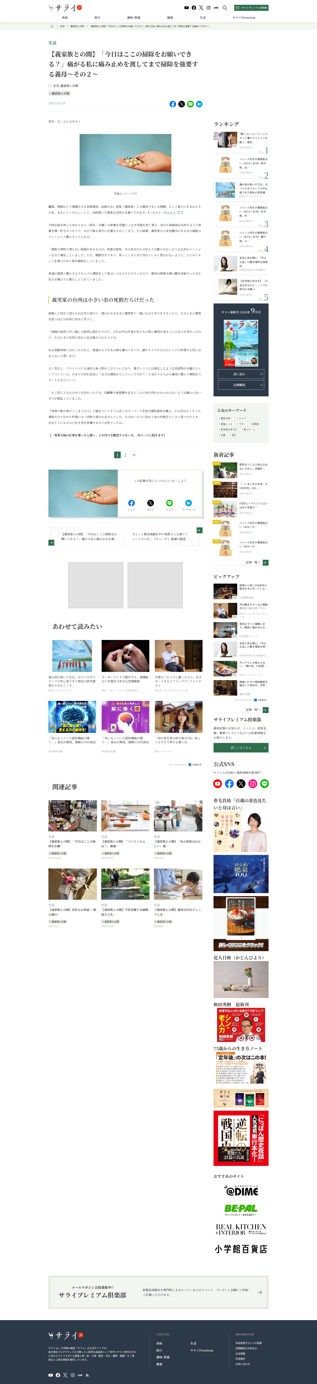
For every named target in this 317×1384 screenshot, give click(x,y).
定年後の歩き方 (229, 429)
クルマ (242, 418)
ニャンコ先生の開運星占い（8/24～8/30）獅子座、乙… (253, 237)
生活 (203, 17)
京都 (223, 435)
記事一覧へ (253, 562)
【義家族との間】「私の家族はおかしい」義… (177, 843)
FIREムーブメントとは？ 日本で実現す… (253, 505)
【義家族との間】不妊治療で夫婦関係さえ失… (124, 912)
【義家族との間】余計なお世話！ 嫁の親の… (72, 912)
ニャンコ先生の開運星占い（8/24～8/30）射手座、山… (253, 163)
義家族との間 (77, 26)
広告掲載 (240, 1353)
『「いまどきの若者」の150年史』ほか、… (253, 486)
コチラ (171, 212)
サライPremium (201, 1350)
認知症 (255, 424)
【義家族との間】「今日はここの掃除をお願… (71, 843)
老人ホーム (250, 429)
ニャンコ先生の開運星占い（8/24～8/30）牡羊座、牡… (253, 212)
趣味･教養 (133, 17)
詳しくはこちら (241, 748)
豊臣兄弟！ (227, 418)
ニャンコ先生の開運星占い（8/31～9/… (253, 525)
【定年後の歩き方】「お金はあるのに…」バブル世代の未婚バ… (253, 285)
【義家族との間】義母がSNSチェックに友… (177, 912)
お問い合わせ (243, 1364)
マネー (242, 424)
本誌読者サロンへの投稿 (249, 1343)
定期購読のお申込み (246, 1348)
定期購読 (239, 385)
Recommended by (178, 764)
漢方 (234, 435)
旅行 (97, 17)
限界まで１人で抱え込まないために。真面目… (253, 466)
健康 (170, 17)
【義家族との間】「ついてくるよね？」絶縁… (123, 843)
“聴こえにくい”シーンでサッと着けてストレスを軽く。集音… (253, 138)
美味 (65, 17)
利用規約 (240, 1358)
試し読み (239, 374)
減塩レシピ (227, 424)
